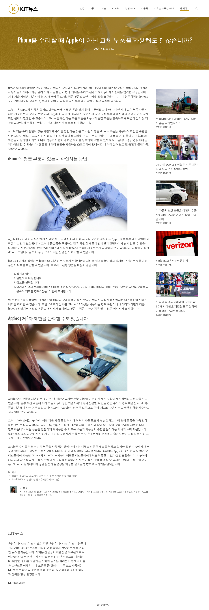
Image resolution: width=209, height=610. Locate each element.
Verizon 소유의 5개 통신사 (172, 260)
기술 (103, 8)
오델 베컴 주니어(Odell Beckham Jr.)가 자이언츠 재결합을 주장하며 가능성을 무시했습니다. (176, 306)
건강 (82, 8)
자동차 (144, 8)
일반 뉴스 (130, 8)
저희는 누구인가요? (164, 8)
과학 (93, 8)
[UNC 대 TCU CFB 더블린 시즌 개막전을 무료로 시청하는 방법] (177, 157)
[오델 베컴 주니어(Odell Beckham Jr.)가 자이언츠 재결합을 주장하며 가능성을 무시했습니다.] (177, 295)
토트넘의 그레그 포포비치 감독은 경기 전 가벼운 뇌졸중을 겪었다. (45, 476)
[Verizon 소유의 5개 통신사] (177, 253)
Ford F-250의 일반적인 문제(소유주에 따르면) (35, 479)
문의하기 (184, 8)
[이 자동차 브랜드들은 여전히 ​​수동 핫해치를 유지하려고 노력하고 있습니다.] (177, 203)
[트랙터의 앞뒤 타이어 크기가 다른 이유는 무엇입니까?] (177, 112)
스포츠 (115, 8)
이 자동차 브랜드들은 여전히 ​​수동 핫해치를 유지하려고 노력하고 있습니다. (176, 215)
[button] (196, 8)
